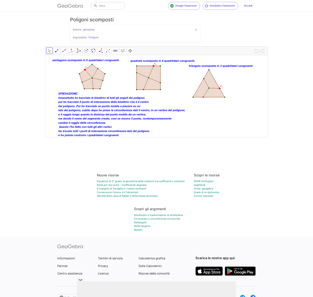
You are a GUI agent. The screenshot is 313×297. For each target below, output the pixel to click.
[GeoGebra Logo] (70, 6)
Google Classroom (186, 5)
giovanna (88, 29)
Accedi (248, 5)
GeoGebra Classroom (222, 5)
